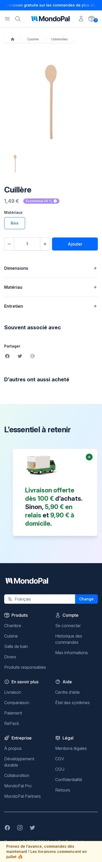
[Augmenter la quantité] (45, 243)
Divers (10, 656)
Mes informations (71, 652)
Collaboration (16, 775)
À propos (13, 748)
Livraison (12, 692)
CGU (59, 769)
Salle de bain (16, 646)
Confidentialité (68, 779)
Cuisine (33, 39)
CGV (59, 758)
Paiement (13, 713)
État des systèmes (72, 702)
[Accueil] (12, 39)
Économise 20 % (39, 201)
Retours (62, 790)
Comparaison (16, 702)
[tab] (15, 164)
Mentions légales (71, 748)
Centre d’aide (67, 692)
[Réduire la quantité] (9, 243)
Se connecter (68, 625)
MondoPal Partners (22, 796)
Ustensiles (59, 39)
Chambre (12, 625)
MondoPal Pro (18, 785)
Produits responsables (25, 667)
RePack (11, 723)
